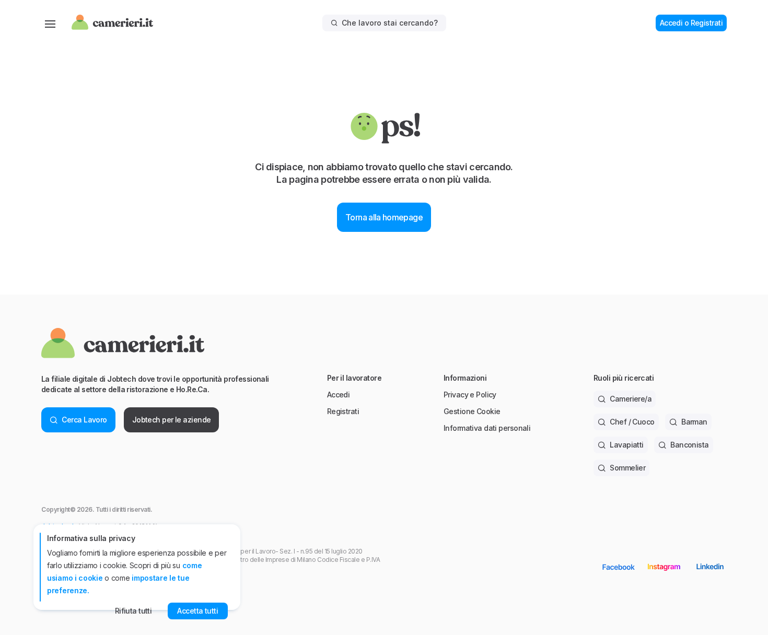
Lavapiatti (626, 444)
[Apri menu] (50, 23)
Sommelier (627, 467)
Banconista (689, 444)
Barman (694, 421)
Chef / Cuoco (632, 421)
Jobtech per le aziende (171, 419)
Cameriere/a (630, 398)
